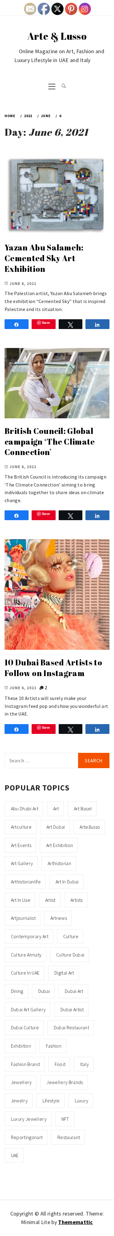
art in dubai (67, 882)
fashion (53, 1046)
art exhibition (59, 845)
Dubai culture (25, 1027)
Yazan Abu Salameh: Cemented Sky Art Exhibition (44, 258)
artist (50, 900)
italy (84, 1064)
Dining (17, 991)
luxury (81, 1100)
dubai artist (72, 1009)
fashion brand (25, 1064)
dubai (44, 991)
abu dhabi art (24, 808)
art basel (83, 808)
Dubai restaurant (71, 1027)
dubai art (74, 991)
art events (21, 845)
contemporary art (29, 936)
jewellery (21, 1082)
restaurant (68, 1137)
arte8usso (90, 827)
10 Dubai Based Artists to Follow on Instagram (53, 668)
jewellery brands (65, 1082)
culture (70, 936)
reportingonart (27, 1137)
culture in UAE (25, 973)
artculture (21, 827)
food (60, 1064)
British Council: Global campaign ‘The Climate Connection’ (50, 441)
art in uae (20, 900)
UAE (15, 1155)
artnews (58, 918)
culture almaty (26, 955)
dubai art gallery (28, 1009)
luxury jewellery (29, 1119)
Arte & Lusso (57, 36)
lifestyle (51, 1100)
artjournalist (23, 918)
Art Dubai (56, 827)
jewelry (19, 1100)
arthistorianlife (26, 882)
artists (77, 900)
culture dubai (70, 955)
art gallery (22, 863)
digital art (64, 973)
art (56, 808)
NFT (65, 1119)
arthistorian (59, 863)
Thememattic (75, 1222)
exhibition (21, 1046)
